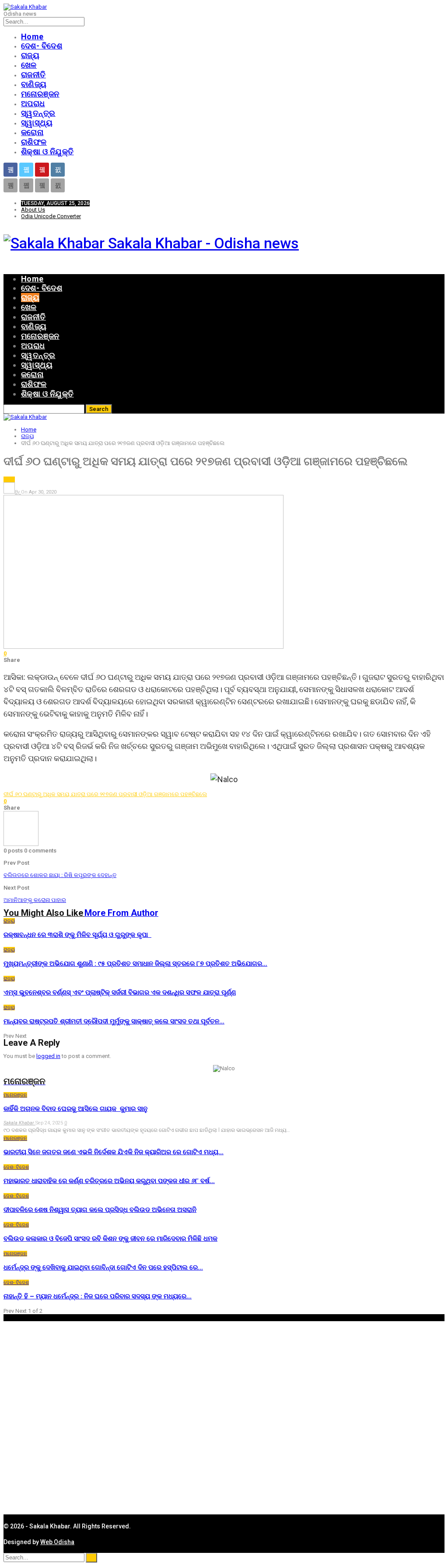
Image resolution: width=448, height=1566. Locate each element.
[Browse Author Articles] (21, 844)
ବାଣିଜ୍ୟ (34, 84)
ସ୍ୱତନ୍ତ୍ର (38, 113)
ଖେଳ (29, 65)
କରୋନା (32, 132)
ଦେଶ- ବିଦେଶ (41, 45)
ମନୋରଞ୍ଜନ (40, 93)
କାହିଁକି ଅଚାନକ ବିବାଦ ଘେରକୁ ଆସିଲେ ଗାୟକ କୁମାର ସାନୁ (75, 1109)
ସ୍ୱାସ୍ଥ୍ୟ (36, 122)
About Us (33, 209)
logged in (48, 1056)
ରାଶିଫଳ (34, 141)
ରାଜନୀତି (33, 74)
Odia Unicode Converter (51, 216)
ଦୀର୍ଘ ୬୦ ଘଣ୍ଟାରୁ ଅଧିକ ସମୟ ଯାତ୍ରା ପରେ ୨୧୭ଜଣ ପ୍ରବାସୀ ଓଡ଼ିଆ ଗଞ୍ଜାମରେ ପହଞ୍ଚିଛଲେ (105, 794)
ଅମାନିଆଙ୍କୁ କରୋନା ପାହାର (35, 900)
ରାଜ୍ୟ (30, 55)
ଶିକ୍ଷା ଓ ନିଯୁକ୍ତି (47, 151)
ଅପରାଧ (33, 103)
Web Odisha (57, 1541)
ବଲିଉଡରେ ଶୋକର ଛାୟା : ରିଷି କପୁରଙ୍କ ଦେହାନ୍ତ (60, 875)
